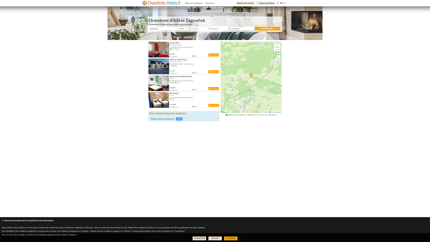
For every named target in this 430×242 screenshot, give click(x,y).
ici (77, 234)
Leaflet (265, 112)
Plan (277, 44)
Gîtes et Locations (193, 3)
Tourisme (210, 3)
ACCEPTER (230, 238)
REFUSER (215, 238)
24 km (179, 119)
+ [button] (278, 54)
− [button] (278, 58)
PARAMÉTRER (199, 238)
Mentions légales (276, 112)
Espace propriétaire (266, 3)
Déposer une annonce (245, 3)
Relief (277, 50)
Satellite (277, 47)
